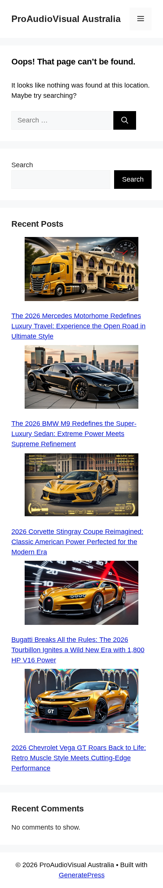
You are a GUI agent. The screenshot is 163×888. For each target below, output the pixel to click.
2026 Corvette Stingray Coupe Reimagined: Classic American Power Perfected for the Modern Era (77, 542)
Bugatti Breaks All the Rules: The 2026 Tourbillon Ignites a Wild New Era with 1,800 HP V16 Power (77, 650)
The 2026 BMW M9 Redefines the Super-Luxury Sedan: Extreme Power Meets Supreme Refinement (73, 434)
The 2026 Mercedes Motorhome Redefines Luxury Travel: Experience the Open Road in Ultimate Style (78, 326)
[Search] (124, 120)
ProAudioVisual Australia (66, 19)
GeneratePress (82, 875)
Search (22, 165)
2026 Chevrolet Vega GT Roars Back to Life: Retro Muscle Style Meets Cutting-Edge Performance (78, 758)
